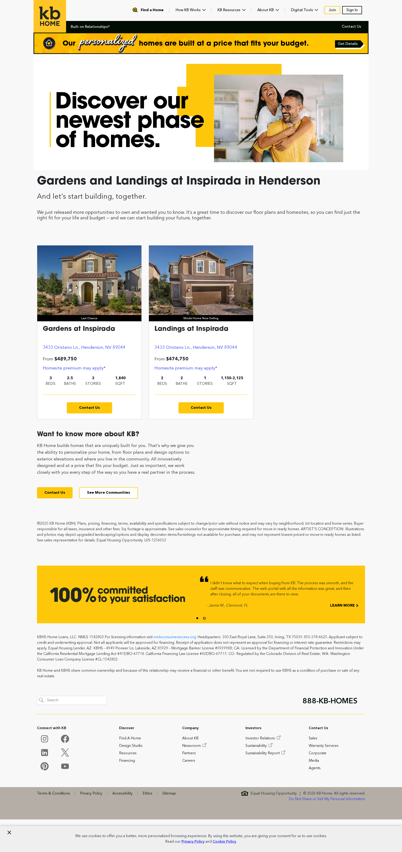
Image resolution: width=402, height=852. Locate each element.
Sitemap (169, 793)
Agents (315, 768)
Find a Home (152, 10)
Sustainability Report (263, 753)
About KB (266, 10)
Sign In (352, 10)
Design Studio (131, 746)
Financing (127, 761)
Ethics (147, 793)
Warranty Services (323, 746)
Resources (128, 753)
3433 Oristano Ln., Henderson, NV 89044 (84, 347)
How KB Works (188, 10)
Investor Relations (260, 738)
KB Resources (229, 10)
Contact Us (351, 27)
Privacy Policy (192, 842)
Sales (313, 738)
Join (332, 10)
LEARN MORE (343, 605)
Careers (188, 761)
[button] (197, 618)
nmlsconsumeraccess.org (175, 637)
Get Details (348, 44)
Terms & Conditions (53, 793)
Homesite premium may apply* (74, 368)
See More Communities (108, 493)
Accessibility (122, 793)
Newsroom (192, 746)
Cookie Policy (224, 842)
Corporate (317, 753)
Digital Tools (302, 10)
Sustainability (256, 746)
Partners (189, 753)
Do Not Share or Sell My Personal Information (327, 799)
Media (314, 761)
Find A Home (130, 738)
